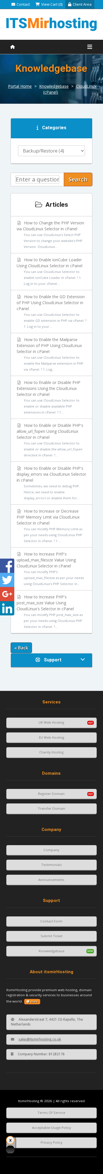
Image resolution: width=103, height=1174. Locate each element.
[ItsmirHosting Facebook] (7, 566)
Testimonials (51, 864)
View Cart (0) (51, 4)
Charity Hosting (51, 752)
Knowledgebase (54, 86)
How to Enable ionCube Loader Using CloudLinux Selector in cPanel (49, 271)
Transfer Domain (51, 808)
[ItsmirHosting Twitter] (7, 580)
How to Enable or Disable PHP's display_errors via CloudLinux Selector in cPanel (51, 482)
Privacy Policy (51, 1142)
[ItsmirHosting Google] (7, 594)
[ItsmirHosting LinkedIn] (7, 608)
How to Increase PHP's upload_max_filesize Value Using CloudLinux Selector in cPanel (50, 568)
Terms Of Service (51, 1112)
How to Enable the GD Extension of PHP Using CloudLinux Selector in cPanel (51, 311)
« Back (21, 648)
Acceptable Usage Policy (51, 1127)
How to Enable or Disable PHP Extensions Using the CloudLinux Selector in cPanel (49, 397)
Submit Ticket (51, 936)
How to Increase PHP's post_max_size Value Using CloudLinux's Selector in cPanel (50, 611)
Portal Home (20, 86)
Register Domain (51, 793)
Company (51, 850)
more (34, 1001)
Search (78, 179)
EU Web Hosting (51, 737)
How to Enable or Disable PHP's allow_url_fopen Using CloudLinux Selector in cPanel (50, 440)
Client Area (82, 4)
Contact (23, 4)
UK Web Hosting (51, 722)
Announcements (51, 880)
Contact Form (51, 921)
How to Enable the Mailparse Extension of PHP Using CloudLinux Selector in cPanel (50, 354)
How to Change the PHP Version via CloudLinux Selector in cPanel (50, 234)
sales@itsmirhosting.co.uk (40, 1039)
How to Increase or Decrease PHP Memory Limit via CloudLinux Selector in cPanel (49, 525)
